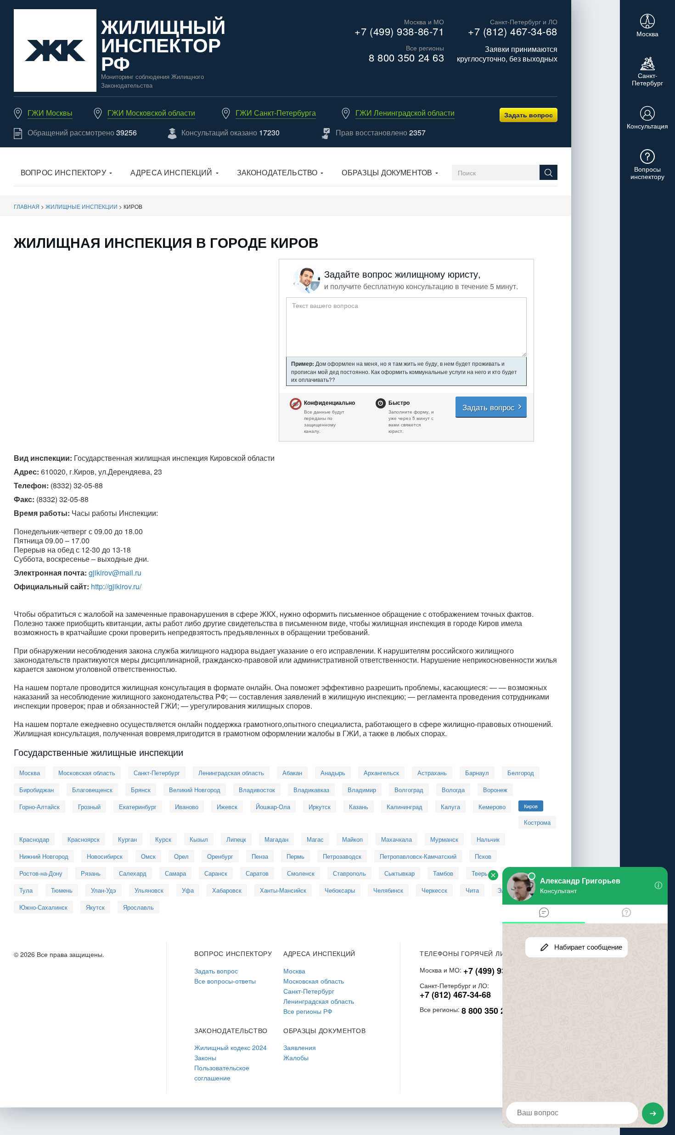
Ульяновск (149, 890)
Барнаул (477, 772)
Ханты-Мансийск (283, 890)
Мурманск (444, 839)
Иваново (186, 806)
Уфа (188, 890)
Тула (26, 890)
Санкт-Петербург (157, 772)
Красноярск (84, 839)
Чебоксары (340, 890)
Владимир (362, 789)
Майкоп (352, 839)
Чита (472, 890)
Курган (127, 839)
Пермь (295, 856)
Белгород (520, 772)
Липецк (236, 839)
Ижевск (227, 806)
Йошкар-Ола (273, 806)
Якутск (95, 907)
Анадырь (333, 772)
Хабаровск (227, 890)
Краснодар (34, 839)
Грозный (89, 806)
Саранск (215, 873)
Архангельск (381, 772)
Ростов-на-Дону (40, 873)
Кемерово (492, 806)
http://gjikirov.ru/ (116, 586)
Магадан (276, 839)
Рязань (91, 873)
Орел (181, 856)
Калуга (450, 806)
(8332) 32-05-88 (77, 485)
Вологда (453, 789)
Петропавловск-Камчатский (418, 856)
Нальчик (488, 839)
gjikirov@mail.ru (115, 572)
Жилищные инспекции (81, 206)
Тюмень (62, 890)
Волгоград (408, 789)
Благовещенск (92, 789)
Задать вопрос (528, 114)
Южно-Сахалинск (43, 907)
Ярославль (138, 907)
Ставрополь (349, 873)
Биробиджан (36, 789)
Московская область (86, 772)
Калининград (404, 806)
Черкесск (434, 890)
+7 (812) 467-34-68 (512, 31)
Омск (148, 856)
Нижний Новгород (43, 856)
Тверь (480, 873)
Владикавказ (311, 789)
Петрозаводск (342, 856)
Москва (29, 772)
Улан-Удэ (103, 890)
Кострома (537, 822)
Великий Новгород (194, 789)
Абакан (292, 772)
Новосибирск (105, 856)
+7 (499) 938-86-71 (399, 31)
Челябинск (388, 890)
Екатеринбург (138, 806)
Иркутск (320, 806)
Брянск (141, 789)
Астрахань (432, 772)
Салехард (132, 873)
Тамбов (443, 873)
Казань (358, 806)
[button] (66, 173)
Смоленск (301, 873)
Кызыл (199, 839)
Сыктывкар (399, 873)
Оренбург (220, 856)
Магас (315, 839)
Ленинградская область (231, 772)
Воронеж (495, 789)
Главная (26, 206)
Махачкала (396, 839)
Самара (175, 873)
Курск (163, 839)
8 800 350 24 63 (406, 57)
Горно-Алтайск (39, 806)
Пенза (260, 856)
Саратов (257, 873)
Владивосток (257, 789)
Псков (483, 856)
